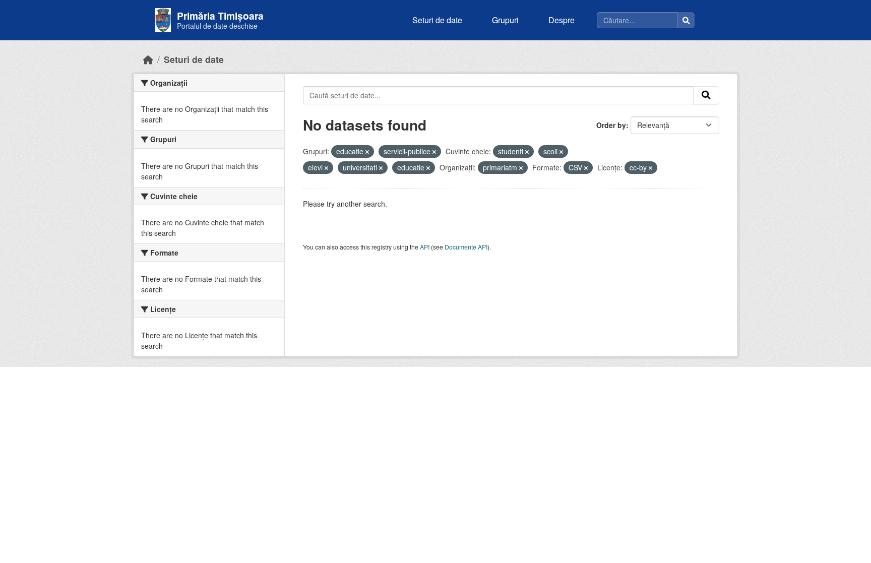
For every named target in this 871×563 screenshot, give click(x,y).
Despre (561, 20)
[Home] (148, 59)
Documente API (466, 246)
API (424, 246)
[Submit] (706, 95)
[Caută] (686, 20)
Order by (611, 125)
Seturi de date (437, 20)
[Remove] (367, 152)
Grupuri (505, 20)
